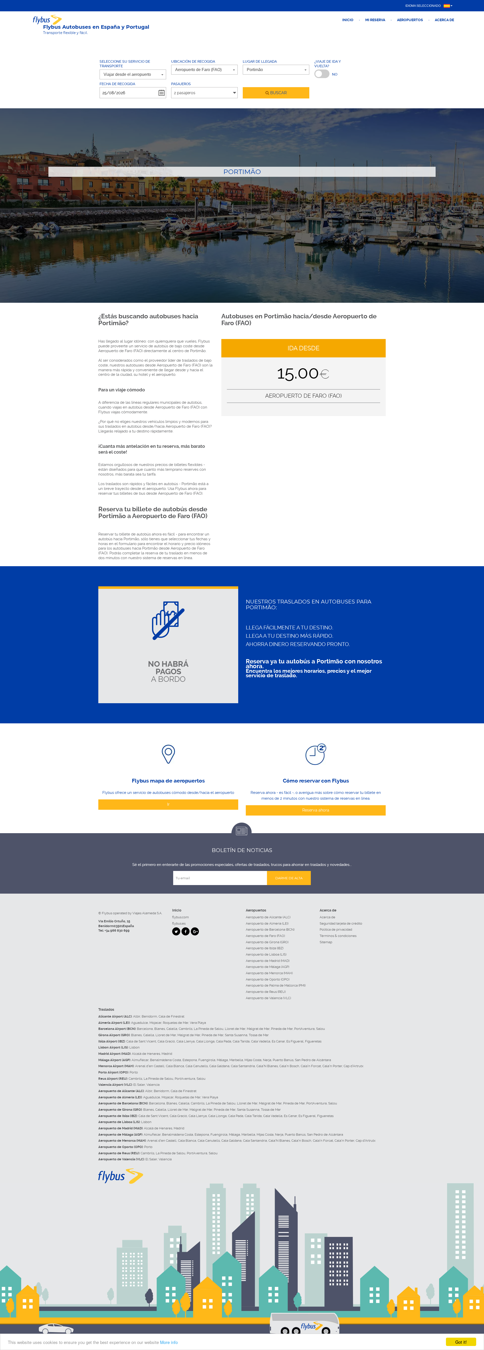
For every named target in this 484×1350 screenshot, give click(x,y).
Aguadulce (139, 1023)
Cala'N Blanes (267, 1066)
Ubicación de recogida (193, 61)
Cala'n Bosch (289, 1066)
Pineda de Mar (282, 1029)
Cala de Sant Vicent (141, 1041)
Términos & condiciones (338, 936)
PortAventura (304, 1029)
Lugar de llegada (260, 61)
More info (169, 1342)
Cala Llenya (185, 1041)
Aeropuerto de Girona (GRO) (267, 942)
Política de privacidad (336, 929)
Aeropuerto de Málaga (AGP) (267, 967)
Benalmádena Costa (165, 1060)
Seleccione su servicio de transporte (125, 63)
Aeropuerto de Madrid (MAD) (267, 961)
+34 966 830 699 (117, 930)
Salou (320, 1029)
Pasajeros (181, 84)
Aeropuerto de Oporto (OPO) (267, 979)
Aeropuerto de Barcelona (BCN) (270, 929)
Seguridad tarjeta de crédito (341, 923)
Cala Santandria (243, 1066)
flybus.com (180, 917)
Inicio (347, 20)
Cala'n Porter (332, 1066)
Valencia (153, 1085)
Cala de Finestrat (171, 1016)
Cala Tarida (241, 1041)
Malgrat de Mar (258, 1029)
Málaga (222, 1060)
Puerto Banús (283, 1060)
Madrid (167, 1054)
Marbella (236, 1060)
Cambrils (185, 1029)
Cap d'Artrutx (354, 1066)
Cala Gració (166, 1041)
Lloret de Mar (235, 1029)
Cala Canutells (197, 1066)
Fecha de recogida (117, 84)
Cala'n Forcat (311, 1066)
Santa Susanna (236, 1035)
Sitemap (326, 942)
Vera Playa (198, 1023)
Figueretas (313, 1041)
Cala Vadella (260, 1041)
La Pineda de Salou (208, 1029)
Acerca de (444, 20)
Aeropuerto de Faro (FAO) (265, 936)
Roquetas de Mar (175, 1023)
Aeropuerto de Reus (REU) (266, 992)
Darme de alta (288, 878)
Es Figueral (295, 1041)
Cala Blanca (175, 1066)
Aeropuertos (410, 20)
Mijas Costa (253, 1060)
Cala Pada (223, 1041)
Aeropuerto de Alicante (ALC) (268, 917)
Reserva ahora (315, 810)
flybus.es (179, 923)
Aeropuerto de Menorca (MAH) (269, 973)
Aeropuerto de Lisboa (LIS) (266, 954)
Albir (136, 1016)
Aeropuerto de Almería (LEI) (267, 923)
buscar (278, 92)
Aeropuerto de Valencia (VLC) (268, 998)
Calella (171, 1029)
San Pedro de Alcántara (313, 1060)
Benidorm (149, 1016)
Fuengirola (206, 1060)
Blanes (159, 1029)
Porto (134, 1072)
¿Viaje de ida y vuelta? (327, 63)
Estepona (190, 1060)
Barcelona (145, 1029)
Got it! (461, 1342)
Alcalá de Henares (146, 1054)
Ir (168, 804)
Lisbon (134, 1047)
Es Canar (278, 1041)
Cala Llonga (205, 1041)
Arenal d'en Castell (149, 1066)
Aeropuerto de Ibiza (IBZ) (264, 948)
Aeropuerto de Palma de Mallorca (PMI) (276, 985)
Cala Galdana (219, 1066)
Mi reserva (375, 20)
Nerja (267, 1060)
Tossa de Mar (259, 1035)
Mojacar (155, 1023)
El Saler (139, 1085)
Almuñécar (140, 1060)
